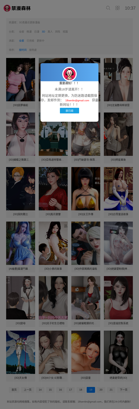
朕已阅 (69, 110)
